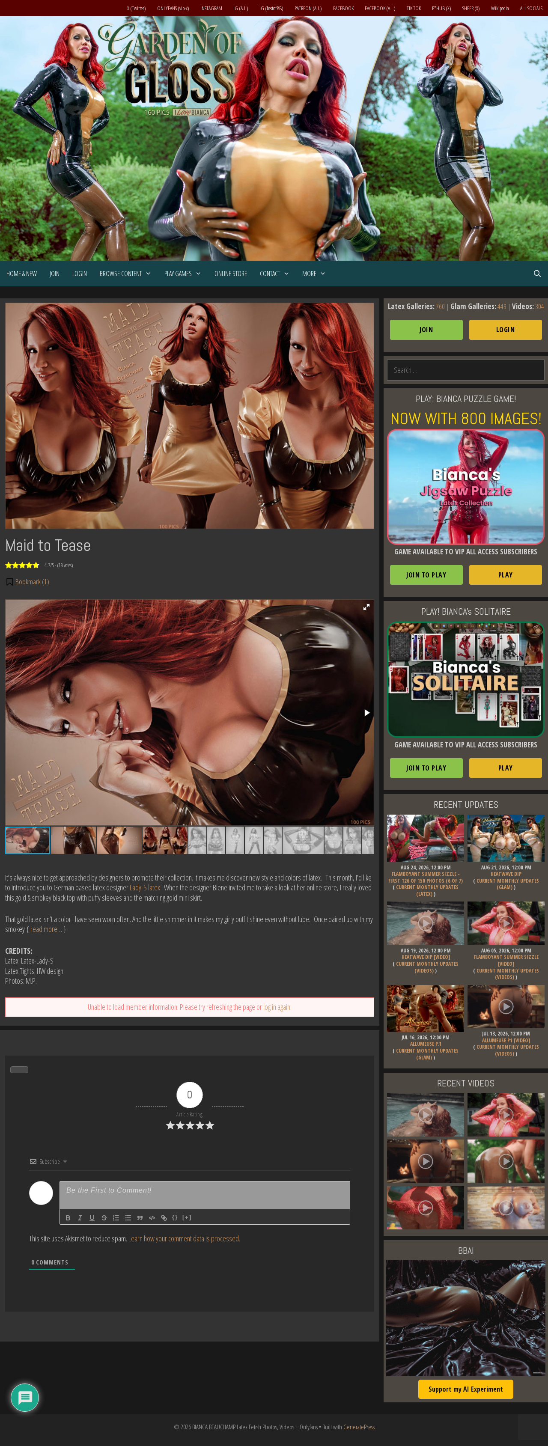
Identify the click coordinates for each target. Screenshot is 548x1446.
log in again (276, 1007)
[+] (187, 1217)
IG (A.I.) (240, 8)
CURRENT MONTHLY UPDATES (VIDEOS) (427, 967)
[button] (27, 582)
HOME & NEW (21, 273)
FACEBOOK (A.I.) (380, 8)
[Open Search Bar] (537, 273)
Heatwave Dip (506, 874)
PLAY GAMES (178, 273)
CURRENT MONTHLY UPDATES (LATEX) (427, 891)
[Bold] (68, 1218)
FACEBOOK (343, 8)
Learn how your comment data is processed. (184, 1238)
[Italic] (80, 1218)
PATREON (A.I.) (308, 8)
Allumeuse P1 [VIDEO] (506, 1040)
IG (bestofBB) (271, 8)
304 (539, 306)
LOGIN (79, 273)
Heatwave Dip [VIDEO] (426, 957)
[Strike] (104, 1218)
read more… (46, 929)
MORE (309, 273)
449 (501, 306)
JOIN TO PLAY (426, 575)
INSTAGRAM (211, 8)
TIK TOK (414, 8)
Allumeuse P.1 (425, 1043)
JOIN (55, 273)
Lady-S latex (145, 887)
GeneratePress (359, 1426)
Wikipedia (500, 8)
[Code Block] (152, 1218)
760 (440, 306)
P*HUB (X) (441, 8)
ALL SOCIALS (531, 8)
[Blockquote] (140, 1218)
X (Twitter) (136, 8)
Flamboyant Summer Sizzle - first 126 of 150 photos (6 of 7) (425, 877)
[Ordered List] (116, 1218)
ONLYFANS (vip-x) (173, 8)
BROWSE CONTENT (121, 273)
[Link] (164, 1218)
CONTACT (270, 273)
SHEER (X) (471, 8)
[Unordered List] (128, 1218)
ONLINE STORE (230, 273)
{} (175, 1217)
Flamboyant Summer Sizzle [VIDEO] (506, 960)
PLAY (505, 575)
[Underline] (92, 1218)
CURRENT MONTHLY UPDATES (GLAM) (508, 884)
